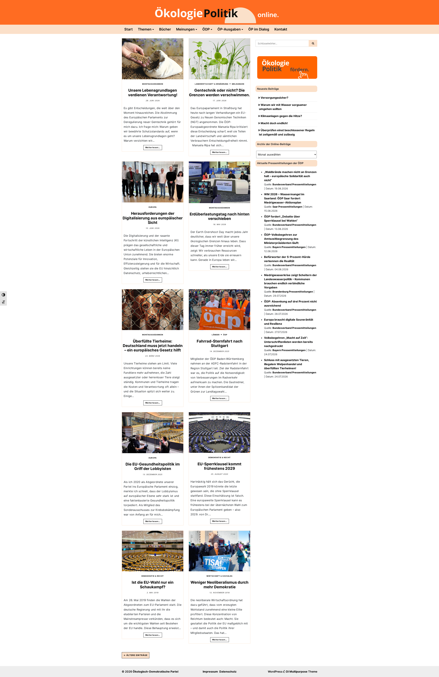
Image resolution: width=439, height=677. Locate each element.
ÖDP (206, 29)
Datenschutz (227, 671)
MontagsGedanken (152, 84)
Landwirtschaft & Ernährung (211, 84)
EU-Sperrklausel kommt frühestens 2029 (219, 466)
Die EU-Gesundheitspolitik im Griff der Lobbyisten (153, 466)
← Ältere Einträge (135, 655)
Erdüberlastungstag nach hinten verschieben (220, 216)
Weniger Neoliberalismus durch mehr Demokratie (219, 584)
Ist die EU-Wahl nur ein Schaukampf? (153, 584)
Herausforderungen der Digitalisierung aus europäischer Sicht (153, 218)
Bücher (165, 29)
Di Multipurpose (296, 671)
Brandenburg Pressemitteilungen (292, 291)
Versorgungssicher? (274, 97)
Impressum (210, 671)
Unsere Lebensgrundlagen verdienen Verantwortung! (152, 92)
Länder (216, 335)
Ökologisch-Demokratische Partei (155, 671)
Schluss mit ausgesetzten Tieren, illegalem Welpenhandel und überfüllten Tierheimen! (286, 364)
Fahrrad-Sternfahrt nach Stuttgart (219, 343)
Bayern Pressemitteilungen (289, 247)
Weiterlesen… (152, 147)
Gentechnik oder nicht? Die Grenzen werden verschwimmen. (219, 92)
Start (128, 29)
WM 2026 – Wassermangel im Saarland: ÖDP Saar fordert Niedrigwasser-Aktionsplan (284, 198)
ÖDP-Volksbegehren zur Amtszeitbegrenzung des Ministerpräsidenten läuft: (281, 239)
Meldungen (238, 84)
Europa (153, 207)
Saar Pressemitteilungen (287, 206)
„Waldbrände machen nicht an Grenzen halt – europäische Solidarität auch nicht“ (290, 176)
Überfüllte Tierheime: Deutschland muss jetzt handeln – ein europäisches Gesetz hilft (153, 345)
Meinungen (185, 29)
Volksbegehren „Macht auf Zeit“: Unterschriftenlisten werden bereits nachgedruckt (288, 342)
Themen (144, 29)
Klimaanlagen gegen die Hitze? (281, 116)
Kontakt (280, 29)
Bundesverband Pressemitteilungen (294, 184)
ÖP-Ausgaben (229, 29)
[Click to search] (313, 43)
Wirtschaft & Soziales (219, 576)
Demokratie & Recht (219, 457)
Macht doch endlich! (274, 123)
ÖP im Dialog (258, 29)
